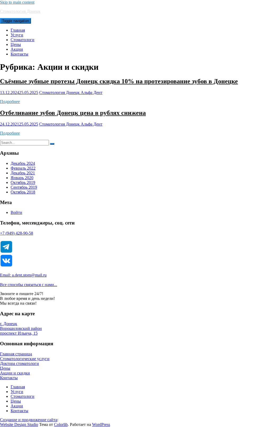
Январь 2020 (22, 177)
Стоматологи (22, 39)
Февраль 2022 (23, 168)
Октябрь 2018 (23, 192)
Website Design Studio (19, 424)
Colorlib (61, 424)
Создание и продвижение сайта (28, 419)
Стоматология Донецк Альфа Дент (70, 92)
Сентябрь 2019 (24, 187)
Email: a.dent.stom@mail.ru (23, 275)
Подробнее (10, 101)
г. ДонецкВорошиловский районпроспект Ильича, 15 (21, 328)
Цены (16, 44)
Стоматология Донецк (20, 11)
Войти (16, 212)
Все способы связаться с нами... (28, 284)
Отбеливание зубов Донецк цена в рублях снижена (73, 112)
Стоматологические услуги (24, 358)
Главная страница (16, 354)
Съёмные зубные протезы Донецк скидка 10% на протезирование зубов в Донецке (119, 81)
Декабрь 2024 (23, 163)
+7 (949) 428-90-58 (16, 233)
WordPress (101, 424)
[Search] (52, 144)
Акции (17, 49)
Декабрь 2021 (23, 173)
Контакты (19, 54)
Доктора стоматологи (19, 363)
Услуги (17, 35)
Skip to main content (17, 2)
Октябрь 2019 (23, 182)
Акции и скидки (15, 373)
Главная (18, 30)
